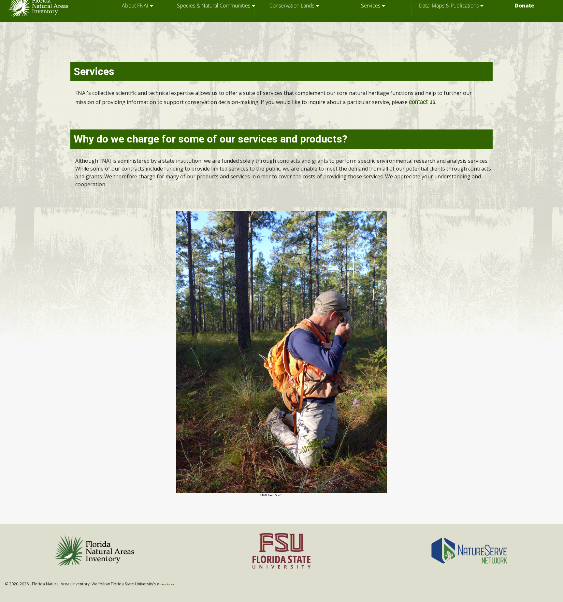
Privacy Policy (165, 584)
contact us (422, 102)
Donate (524, 5)
